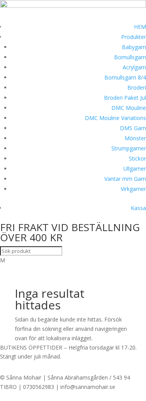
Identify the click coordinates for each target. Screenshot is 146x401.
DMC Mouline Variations (115, 118)
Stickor (137, 158)
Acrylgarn (134, 67)
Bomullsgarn (130, 57)
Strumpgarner (128, 148)
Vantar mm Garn (125, 178)
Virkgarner (133, 189)
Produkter (133, 37)
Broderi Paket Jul (125, 97)
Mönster (135, 138)
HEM (140, 26)
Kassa (138, 208)
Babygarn (134, 47)
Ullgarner (134, 168)
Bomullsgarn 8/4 (125, 77)
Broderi (136, 87)
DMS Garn (133, 128)
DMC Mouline (128, 107)
